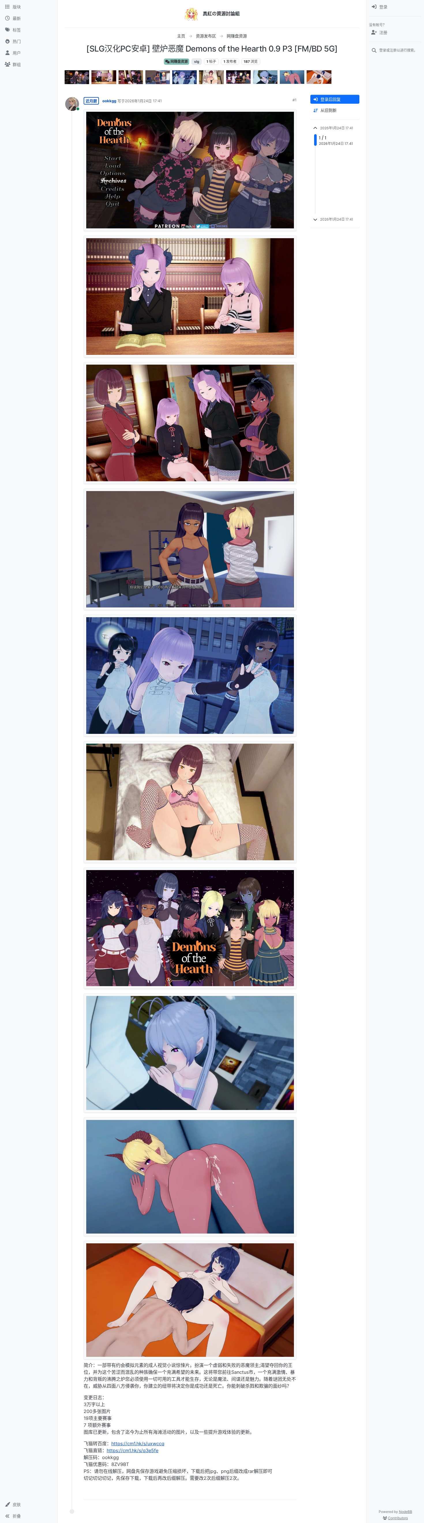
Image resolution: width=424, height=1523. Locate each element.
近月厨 (91, 100)
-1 (269, 1492)
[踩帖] (280, 1492)
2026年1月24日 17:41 (143, 100)
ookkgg (109, 100)
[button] (28, 1504)
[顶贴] (259, 1492)
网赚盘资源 (179, 61)
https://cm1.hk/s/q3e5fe (132, 1450)
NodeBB (405, 1511)
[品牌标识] (191, 14)
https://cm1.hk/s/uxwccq (137, 1443)
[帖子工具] (291, 1492)
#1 (294, 100)
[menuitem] (395, 7)
